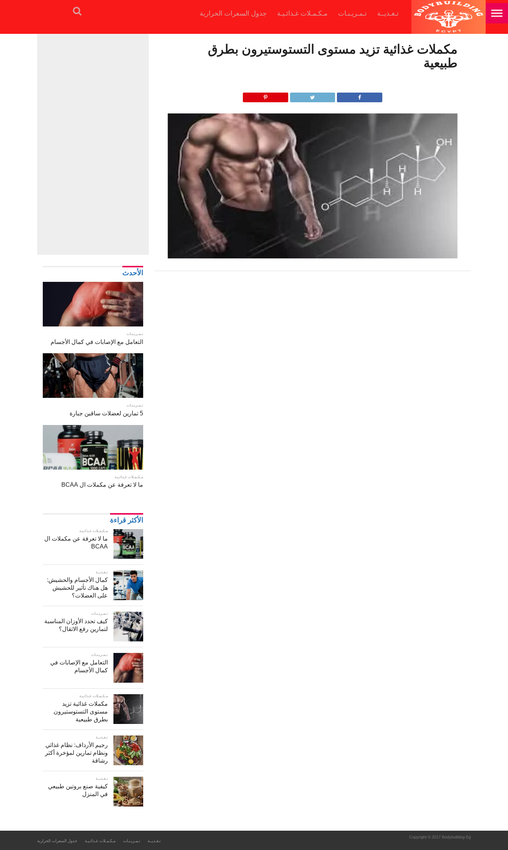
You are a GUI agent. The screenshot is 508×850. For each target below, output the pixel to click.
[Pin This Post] (265, 95)
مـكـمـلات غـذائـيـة (302, 13)
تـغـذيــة (388, 13)
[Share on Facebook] (359, 95)
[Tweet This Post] (312, 95)
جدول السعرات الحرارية (233, 13)
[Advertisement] (93, 143)
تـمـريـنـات (352, 13)
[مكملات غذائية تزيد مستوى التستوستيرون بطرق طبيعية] (313, 256)
